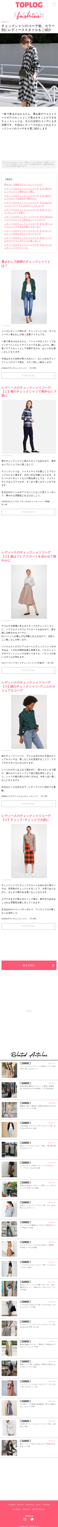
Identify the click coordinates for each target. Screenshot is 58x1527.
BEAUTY (20, 1505)
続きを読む (29, 965)
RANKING (17, 1509)
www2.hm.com (6, 750)
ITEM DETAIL (28, 375)
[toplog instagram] (26, 1520)
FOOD (38, 1505)
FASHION (11, 1505)
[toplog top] (29, 5)
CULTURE (46, 1505)
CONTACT (26, 1509)
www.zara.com (6, 326)
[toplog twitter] (32, 1520)
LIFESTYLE (30, 1505)
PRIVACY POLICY (38, 1509)
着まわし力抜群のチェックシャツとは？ (23, 184)
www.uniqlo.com (7, 455)
